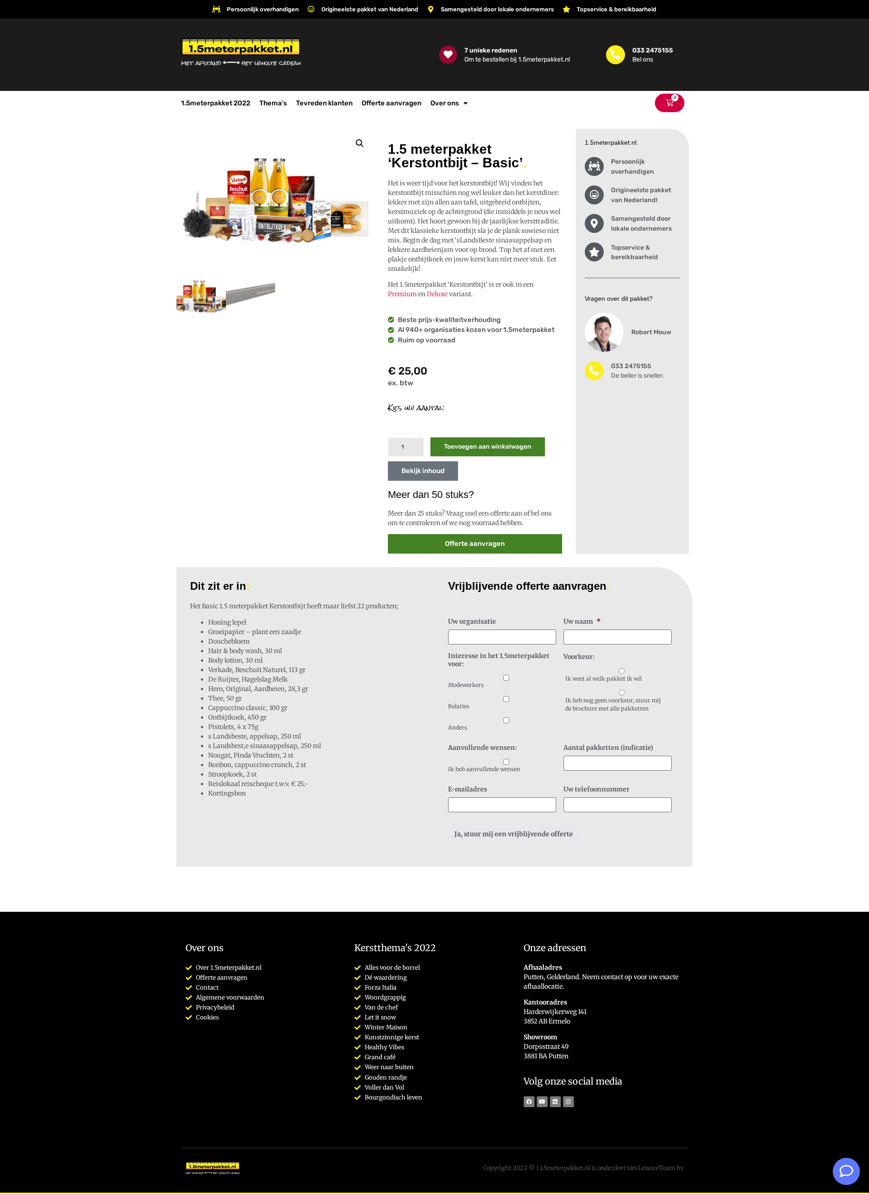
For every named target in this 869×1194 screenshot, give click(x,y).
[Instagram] (568, 1101)
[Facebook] (529, 1101)
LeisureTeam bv (660, 1168)
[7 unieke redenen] (448, 55)
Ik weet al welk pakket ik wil (603, 678)
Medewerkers (466, 685)
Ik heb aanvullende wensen (484, 769)
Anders (457, 727)
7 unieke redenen (490, 50)
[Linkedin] (555, 1101)
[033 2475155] (615, 54)
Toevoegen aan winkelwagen (487, 446)
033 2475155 (652, 50)
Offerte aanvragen (391, 103)
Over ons (444, 103)
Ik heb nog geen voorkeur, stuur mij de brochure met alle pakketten (613, 704)
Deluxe (437, 294)
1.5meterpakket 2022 (215, 103)
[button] (360, 143)
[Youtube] (542, 1101)
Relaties (458, 706)
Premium (402, 294)
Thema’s (273, 103)
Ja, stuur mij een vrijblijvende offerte (513, 834)
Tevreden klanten (324, 103)
